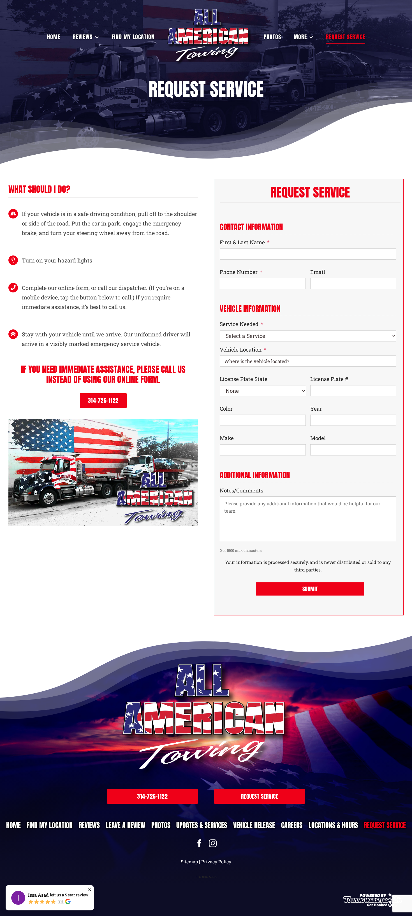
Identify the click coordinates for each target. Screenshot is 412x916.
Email (317, 272)
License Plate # (329, 379)
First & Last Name (245, 242)
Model (318, 438)
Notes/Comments (241, 490)
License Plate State (243, 379)
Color (226, 408)
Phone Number (241, 272)
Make (227, 438)
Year (316, 408)
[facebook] (199, 843)
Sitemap (189, 861)
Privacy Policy (216, 861)
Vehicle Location (243, 349)
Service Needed (241, 324)
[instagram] (213, 843)
